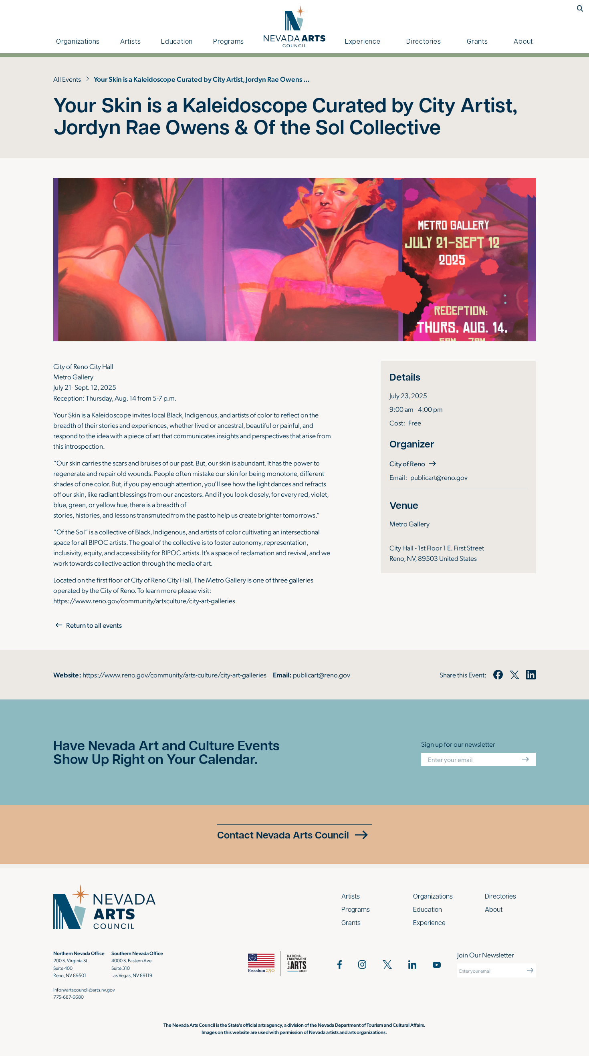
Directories (423, 41)
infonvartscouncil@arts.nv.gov (84, 989)
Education (177, 41)
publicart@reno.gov (439, 477)
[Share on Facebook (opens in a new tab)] (498, 675)
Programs (228, 41)
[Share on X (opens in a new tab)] (515, 675)
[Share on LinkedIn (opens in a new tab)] (531, 675)
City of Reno (413, 463)
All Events (67, 78)
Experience (363, 41)
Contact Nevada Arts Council (283, 835)
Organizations (78, 41)
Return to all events (94, 625)
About (523, 41)
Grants (477, 41)
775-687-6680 (68, 997)
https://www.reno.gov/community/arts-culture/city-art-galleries (174, 674)
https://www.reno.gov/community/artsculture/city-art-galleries (144, 600)
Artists (130, 41)
